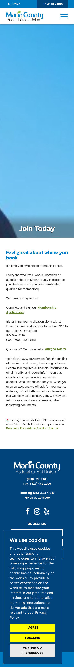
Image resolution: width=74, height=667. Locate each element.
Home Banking (55, 5)
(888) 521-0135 (55, 349)
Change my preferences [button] (32, 650)
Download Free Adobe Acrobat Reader (32, 428)
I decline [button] (32, 638)
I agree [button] (32, 627)
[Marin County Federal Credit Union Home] (24, 16)
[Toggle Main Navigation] (64, 16)
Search (16, 4)
